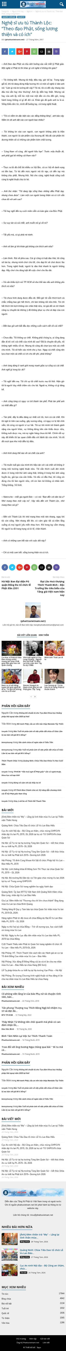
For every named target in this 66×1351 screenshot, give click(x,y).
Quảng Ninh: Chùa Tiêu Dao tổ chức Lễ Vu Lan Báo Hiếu (28, 825)
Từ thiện (5, 1318)
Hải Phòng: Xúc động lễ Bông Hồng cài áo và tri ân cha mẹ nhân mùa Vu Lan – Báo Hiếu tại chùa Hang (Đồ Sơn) (32, 963)
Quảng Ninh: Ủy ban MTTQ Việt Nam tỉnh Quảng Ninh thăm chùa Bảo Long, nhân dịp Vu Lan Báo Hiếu (32, 894)
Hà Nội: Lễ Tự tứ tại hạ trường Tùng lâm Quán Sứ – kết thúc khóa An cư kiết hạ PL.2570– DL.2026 (33, 845)
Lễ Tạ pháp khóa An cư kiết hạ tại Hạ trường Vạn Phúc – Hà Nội (32, 970)
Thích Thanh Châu (9, 761)
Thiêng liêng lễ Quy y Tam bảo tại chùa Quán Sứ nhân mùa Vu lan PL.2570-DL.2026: (32, 911)
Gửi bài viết (45, 1338)
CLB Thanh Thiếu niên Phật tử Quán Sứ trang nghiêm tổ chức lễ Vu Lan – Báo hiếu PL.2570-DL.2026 (32, 946)
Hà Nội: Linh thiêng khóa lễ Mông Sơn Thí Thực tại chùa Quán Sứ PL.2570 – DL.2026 (32, 871)
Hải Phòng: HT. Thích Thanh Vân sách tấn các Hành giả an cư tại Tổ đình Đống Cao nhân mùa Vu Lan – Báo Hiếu (32, 955)
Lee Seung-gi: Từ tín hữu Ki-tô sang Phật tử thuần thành (54, 687)
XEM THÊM (44, 635)
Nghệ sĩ (29, 11)
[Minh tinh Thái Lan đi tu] (54, 648)
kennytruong (7, 742)
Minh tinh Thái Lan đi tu (54, 658)
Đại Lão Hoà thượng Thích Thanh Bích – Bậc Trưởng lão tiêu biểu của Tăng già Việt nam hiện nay (49, 588)
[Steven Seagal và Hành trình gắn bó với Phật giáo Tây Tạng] (33, 676)
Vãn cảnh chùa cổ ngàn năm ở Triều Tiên (35, 742)
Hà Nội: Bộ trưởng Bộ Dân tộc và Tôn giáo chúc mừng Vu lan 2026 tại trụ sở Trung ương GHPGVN (33, 879)
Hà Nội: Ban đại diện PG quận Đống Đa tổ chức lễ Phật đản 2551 (16, 585)
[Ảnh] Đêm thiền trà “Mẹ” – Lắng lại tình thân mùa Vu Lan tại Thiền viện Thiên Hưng (32, 818)
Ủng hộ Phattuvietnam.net (27, 1342)
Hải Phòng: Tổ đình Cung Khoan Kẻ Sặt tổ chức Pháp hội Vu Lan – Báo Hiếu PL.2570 (33, 862)
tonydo (5, 731)
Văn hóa (5, 1323)
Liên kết (46, 1342)
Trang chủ (5, 11)
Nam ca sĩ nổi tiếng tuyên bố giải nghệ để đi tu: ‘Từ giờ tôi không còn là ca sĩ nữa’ (11, 688)
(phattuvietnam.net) (14, 39)
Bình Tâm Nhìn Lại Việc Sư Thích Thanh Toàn (27, 1035)
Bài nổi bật (7, 1303)
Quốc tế (5, 1313)
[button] (61, 4)
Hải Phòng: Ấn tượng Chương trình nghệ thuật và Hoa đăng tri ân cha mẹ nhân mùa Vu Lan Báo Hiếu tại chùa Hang (32, 977)
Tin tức (23, 1272)
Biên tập (33, 1338)
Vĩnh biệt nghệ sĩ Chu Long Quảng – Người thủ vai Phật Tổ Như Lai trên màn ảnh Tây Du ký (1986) (32, 661)
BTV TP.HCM (7, 1015)
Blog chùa (25, 1241)
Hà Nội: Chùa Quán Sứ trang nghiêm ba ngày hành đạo (27, 886)
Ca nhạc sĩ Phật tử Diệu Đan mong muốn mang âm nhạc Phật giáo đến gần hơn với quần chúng (11, 661)
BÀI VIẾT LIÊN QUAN (27, 635)
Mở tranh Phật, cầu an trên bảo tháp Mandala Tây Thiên (40, 724)
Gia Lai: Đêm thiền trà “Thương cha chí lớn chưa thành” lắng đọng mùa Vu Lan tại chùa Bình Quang (32, 902)
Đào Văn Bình (8, 1029)
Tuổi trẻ (5, 1308)
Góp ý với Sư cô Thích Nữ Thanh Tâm (30, 801)
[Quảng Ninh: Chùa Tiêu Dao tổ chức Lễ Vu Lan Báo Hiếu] (10, 1254)
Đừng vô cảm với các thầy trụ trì (27, 783)
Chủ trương (21, 1338)
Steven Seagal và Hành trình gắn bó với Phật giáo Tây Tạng (32, 687)
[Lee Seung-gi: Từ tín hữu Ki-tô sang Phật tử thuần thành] (54, 676)
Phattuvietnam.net (11, 1001)
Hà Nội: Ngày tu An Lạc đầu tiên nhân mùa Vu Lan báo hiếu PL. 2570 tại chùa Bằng (31, 937)
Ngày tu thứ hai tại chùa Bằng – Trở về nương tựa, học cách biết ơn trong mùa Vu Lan (32, 928)
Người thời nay (18, 11)
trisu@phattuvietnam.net (41, 1215)
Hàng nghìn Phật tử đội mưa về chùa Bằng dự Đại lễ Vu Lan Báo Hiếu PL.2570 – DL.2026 (32, 920)
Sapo (39, 1347)
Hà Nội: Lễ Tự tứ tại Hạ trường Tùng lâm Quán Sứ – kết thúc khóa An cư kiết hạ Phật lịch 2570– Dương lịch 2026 (33, 853)
